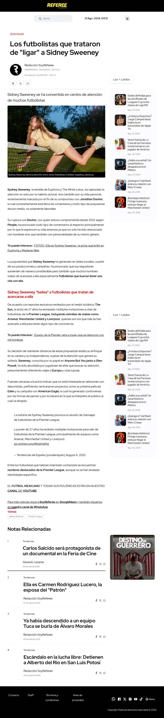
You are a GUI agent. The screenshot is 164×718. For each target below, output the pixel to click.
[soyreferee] (57, 5)
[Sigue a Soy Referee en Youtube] (135, 698)
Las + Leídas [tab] (121, 79)
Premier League (35, 516)
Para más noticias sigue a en (42, 502)
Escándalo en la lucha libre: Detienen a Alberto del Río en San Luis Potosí (63, 659)
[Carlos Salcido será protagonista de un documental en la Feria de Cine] (132, 557)
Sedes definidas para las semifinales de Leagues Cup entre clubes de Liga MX (139, 100)
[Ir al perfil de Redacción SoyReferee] (16, 69)
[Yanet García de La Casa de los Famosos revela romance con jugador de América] (120, 143)
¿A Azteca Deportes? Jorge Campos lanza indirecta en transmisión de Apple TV (140, 122)
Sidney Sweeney (16, 516)
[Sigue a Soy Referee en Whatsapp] (113, 699)
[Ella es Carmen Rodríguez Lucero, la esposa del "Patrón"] (132, 593)
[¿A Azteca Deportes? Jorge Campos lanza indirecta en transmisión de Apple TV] (120, 120)
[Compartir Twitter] (20, 83)
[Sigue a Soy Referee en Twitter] (124, 698)
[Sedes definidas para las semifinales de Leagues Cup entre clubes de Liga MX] (120, 99)
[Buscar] (40, 18)
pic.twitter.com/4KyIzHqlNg (31, 444)
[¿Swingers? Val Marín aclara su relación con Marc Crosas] (120, 185)
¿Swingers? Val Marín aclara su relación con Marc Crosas (139, 184)
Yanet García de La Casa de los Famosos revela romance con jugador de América (139, 144)
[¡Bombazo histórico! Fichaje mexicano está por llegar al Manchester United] (120, 202)
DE (22, 491)
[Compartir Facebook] (13, 83)
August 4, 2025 (76, 455)
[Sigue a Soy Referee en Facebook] (119, 698)
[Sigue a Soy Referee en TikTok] (141, 698)
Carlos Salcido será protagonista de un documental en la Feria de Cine (62, 551)
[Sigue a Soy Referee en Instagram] (130, 698)
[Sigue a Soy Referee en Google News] (150, 698)
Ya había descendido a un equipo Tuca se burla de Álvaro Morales (59, 623)
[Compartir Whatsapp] (28, 83)
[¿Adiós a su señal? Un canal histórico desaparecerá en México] (120, 164)
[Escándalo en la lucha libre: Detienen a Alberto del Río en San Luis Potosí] (132, 666)
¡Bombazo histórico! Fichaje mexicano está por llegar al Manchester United (138, 202)
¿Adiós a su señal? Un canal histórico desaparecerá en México (139, 165)
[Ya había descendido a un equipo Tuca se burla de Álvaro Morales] (132, 629)
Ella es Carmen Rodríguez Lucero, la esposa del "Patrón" (62, 587)
